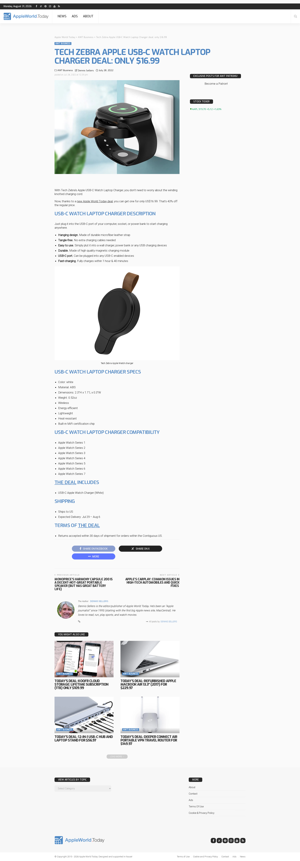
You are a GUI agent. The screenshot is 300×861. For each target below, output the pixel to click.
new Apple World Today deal (95, 201)
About (88, 16)
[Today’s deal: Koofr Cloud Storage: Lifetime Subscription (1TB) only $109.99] (84, 659)
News (61, 16)
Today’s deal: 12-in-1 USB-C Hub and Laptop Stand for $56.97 (84, 739)
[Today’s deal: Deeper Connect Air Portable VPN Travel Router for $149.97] (150, 715)
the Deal (89, 525)
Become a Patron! (216, 83)
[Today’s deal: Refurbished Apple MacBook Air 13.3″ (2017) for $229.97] (150, 659)
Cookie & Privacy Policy (201, 813)
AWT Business (62, 43)
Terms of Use (196, 806)
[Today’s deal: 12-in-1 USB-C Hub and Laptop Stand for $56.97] (84, 715)
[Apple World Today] (26, 16)
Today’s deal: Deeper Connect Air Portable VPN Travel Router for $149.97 (148, 740)
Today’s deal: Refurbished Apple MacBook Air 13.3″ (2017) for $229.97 (148, 684)
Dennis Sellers (86, 70)
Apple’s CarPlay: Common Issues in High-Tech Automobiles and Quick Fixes (152, 582)
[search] (295, 16)
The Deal (65, 482)
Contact (193, 793)
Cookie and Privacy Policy (205, 856)
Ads (75, 16)
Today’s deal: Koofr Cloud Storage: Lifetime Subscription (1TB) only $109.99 (81, 684)
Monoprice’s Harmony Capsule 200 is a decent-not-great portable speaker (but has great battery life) (84, 584)
